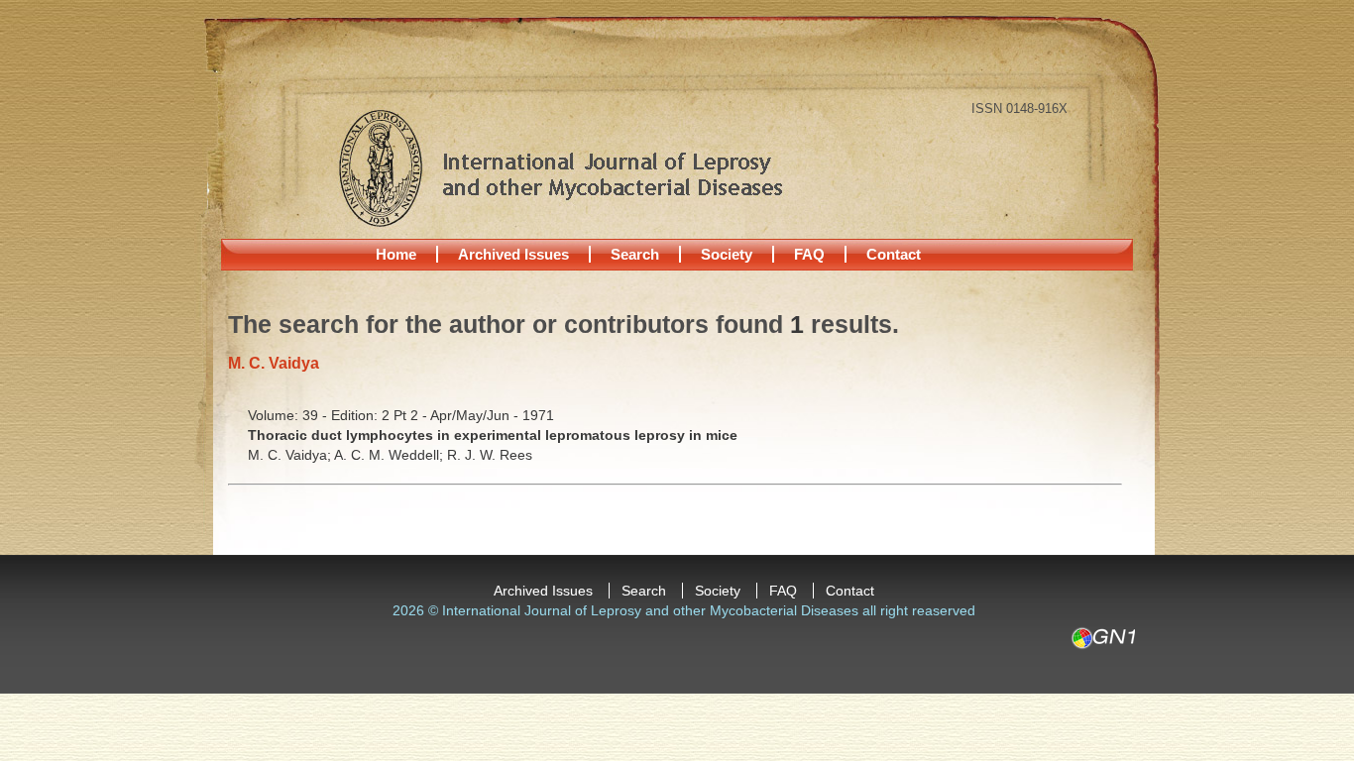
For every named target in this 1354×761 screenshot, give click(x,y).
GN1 (1103, 638)
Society (726, 254)
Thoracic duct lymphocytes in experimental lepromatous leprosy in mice (492, 435)
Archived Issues (513, 254)
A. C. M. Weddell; (390, 455)
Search (635, 254)
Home (396, 254)
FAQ (809, 254)
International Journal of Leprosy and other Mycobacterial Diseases (560, 167)
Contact (893, 254)
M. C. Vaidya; (291, 455)
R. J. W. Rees (489, 455)
